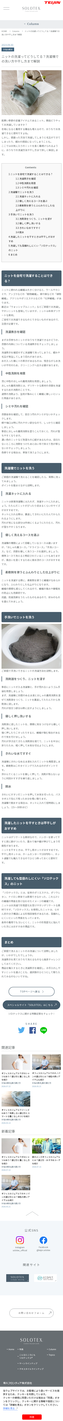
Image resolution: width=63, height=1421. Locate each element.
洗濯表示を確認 (26, 178)
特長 (21, 1349)
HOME (4, 31)
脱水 (20, 232)
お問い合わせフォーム (31, 1312)
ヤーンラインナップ (28, 1363)
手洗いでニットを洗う (21, 214)
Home (11, 1349)
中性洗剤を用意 (26, 183)
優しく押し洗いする (28, 223)
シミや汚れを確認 (27, 187)
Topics (52, 1354)
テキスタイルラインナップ (31, 1368)
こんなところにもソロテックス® (27, 1356)
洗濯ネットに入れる (28, 196)
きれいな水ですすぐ (28, 227)
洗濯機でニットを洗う (21, 192)
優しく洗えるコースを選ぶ (31, 201)
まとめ (13, 254)
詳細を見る (9, 1408)
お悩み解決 (7, 49)
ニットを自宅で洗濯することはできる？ (31, 174)
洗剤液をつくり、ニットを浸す (34, 218)
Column (15, 31)
